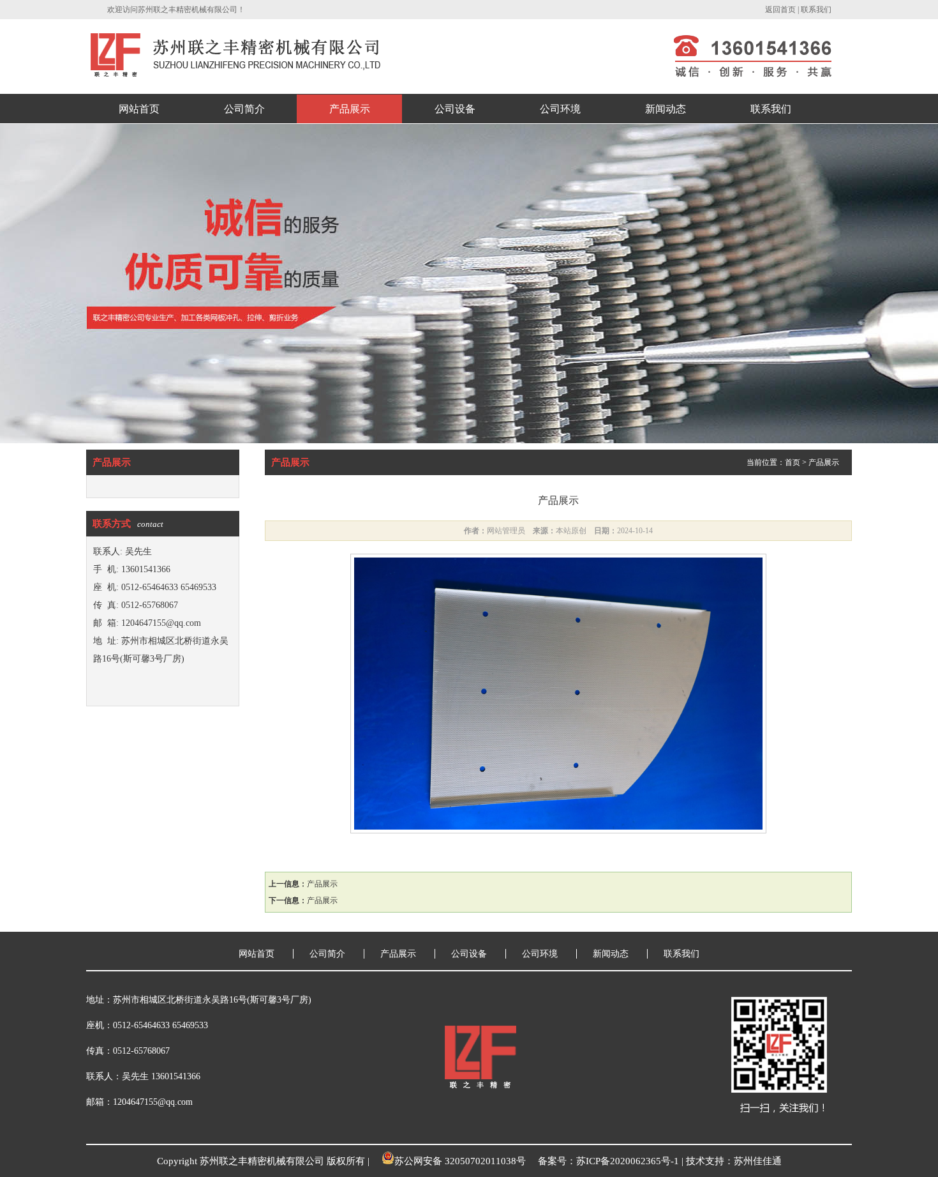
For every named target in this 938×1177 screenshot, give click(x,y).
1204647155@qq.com (161, 623)
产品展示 (349, 108)
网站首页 (139, 108)
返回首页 (780, 9)
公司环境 (560, 108)
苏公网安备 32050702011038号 (460, 1161)
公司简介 (244, 108)
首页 (792, 462)
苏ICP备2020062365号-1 (627, 1161)
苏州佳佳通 (758, 1161)
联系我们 (816, 9)
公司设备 (455, 108)
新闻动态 (665, 108)
